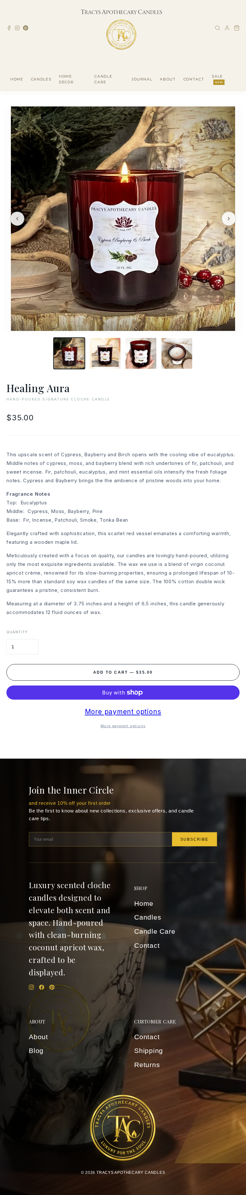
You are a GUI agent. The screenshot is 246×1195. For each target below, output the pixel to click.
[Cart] (237, 28)
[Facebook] (9, 27)
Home (143, 903)
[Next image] (229, 219)
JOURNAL (142, 79)
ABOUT (168, 79)
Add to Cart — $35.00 (123, 672)
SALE (217, 79)
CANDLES (41, 79)
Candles (147, 917)
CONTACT (194, 79)
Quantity (17, 632)
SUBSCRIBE (194, 839)
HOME (16, 79)
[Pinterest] (25, 27)
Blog (36, 1050)
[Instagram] (17, 27)
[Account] (227, 28)
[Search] (217, 28)
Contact (147, 945)
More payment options (123, 712)
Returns (147, 1064)
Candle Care (155, 931)
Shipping (148, 1050)
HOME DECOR (66, 79)
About (38, 1036)
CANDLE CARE (103, 79)
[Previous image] (17, 219)
